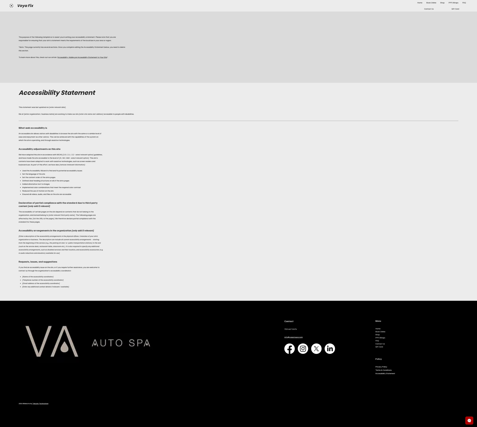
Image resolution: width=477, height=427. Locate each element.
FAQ (377, 340)
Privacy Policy (381, 366)
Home (377, 328)
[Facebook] (289, 348)
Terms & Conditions (383, 370)
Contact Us (380, 343)
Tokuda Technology (40, 403)
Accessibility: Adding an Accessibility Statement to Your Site (82, 57)
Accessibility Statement (385, 373)
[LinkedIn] (330, 348)
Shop (377, 334)
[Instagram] (303, 348)
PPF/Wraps (380, 337)
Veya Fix (25, 5)
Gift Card (379, 346)
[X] (316, 348)
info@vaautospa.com (293, 337)
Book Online (380, 331)
